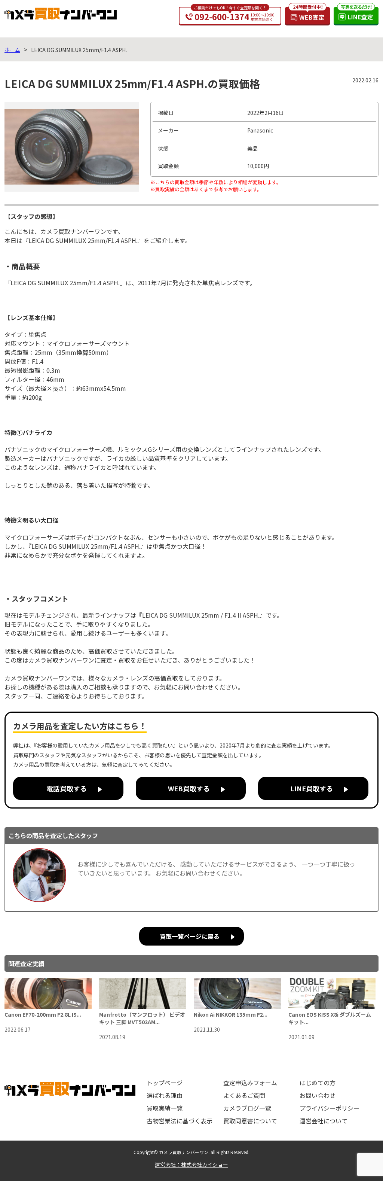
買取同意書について (250, 1120)
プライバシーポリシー (329, 1108)
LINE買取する (311, 788)
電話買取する (66, 788)
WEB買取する (189, 788)
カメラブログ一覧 (247, 1108)
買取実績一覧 (165, 1108)
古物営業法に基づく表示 (179, 1120)
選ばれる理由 (165, 1095)
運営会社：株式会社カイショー (191, 1164)
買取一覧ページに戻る (190, 936)
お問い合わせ (317, 1095)
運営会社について (323, 1120)
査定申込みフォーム (250, 1082)
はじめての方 (317, 1082)
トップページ (165, 1082)
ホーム (12, 50)
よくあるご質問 (244, 1095)
